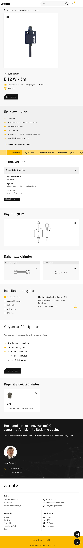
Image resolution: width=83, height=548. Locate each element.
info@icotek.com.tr (15, 472)
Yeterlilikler (8, 523)
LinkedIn (50, 517)
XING (48, 520)
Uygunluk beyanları (14, 301)
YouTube (50, 523)
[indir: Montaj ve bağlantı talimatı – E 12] (75, 306)
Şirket (6, 529)
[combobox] (52, 3)
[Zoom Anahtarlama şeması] (22, 272)
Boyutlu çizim (29, 152)
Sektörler (7, 520)
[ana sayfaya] (5, 4)
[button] (41, 170)
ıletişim (13, 97)
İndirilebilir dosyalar (66, 152)
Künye (35, 540)
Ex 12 (9, 404)
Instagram (50, 526)
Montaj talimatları (13, 297)
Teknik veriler (14, 152)
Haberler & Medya (10, 526)
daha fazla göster (10, 199)
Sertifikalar (11, 305)
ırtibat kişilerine (12, 371)
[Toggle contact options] (77, 534)
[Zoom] (31, 40)
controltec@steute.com (55, 502)
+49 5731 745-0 (52, 499)
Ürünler (7, 517)
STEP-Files (10, 313)
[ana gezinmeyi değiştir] (79, 4)
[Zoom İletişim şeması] (61, 272)
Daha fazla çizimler (46, 152)
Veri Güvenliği (45, 540)
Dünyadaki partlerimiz (54, 506)
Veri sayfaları (11, 309)
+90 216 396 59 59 (15, 468)
